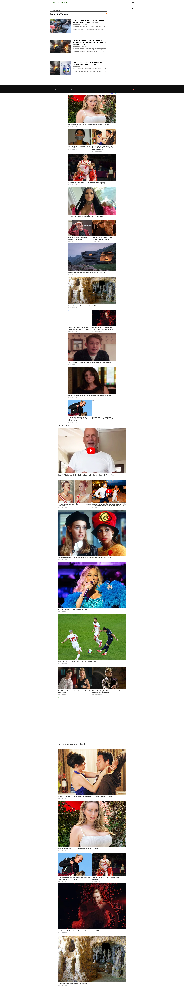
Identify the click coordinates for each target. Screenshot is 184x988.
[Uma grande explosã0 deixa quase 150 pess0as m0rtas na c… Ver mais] (60, 68)
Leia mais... (76, 34)
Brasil (72, 2)
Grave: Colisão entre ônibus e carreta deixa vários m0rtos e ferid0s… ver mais (89, 21)
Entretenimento (86, 2)
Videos (101, 2)
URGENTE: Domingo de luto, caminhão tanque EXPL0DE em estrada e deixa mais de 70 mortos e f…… (89, 42)
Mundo (78, 2)
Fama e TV (95, 2)
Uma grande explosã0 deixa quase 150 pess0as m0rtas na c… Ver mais (87, 63)
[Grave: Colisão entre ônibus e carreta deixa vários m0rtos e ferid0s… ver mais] (60, 26)
